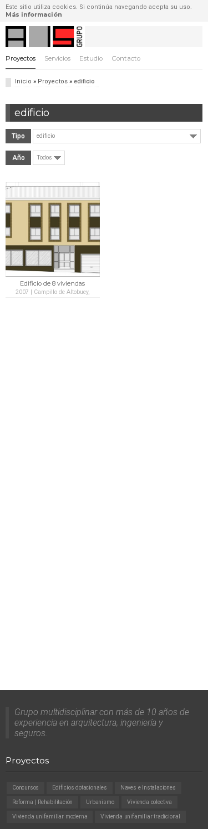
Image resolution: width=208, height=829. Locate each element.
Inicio (23, 81)
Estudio (91, 58)
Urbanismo (100, 802)
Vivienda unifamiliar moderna (49, 816)
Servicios (57, 58)
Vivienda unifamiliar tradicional (140, 816)
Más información (34, 14)
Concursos (25, 787)
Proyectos (20, 58)
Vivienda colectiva (149, 802)
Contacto (125, 58)
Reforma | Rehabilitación (42, 802)
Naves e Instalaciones (148, 787)
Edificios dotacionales (79, 787)
